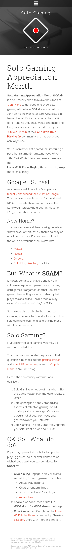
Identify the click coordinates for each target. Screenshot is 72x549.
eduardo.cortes (54, 546)
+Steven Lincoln (17, 132)
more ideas (26, 497)
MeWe (18, 248)
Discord (18, 258)
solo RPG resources (25, 364)
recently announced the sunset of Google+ (33, 194)
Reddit (18, 253)
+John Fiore (14, 104)
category (19, 519)
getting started (51, 359)
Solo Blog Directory (26, 263)
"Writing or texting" (36, 546)
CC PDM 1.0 (31, 548)
